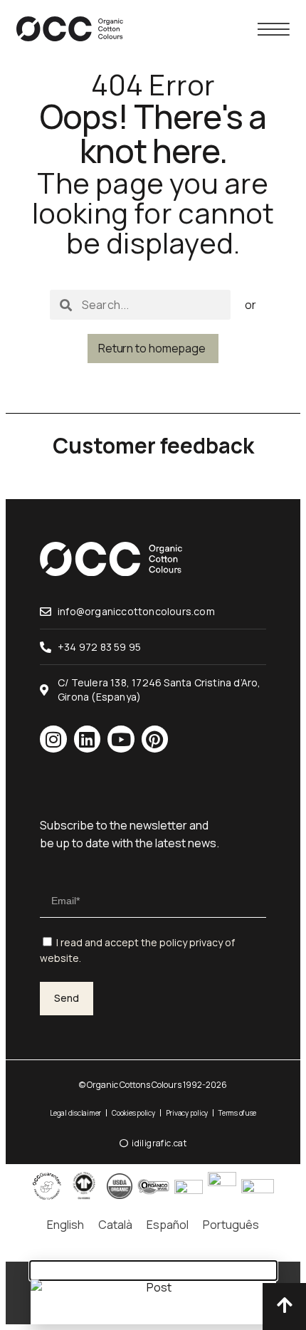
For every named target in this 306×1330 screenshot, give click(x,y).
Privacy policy (187, 1113)
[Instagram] (53, 739)
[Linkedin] (87, 739)
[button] (153, 1270)
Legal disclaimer (75, 1113)
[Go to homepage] (69, 28)
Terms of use (237, 1113)
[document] (153, 1293)
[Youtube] (120, 739)
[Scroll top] (284, 1305)
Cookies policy (133, 1113)
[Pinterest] (155, 739)
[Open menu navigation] (274, 29)
